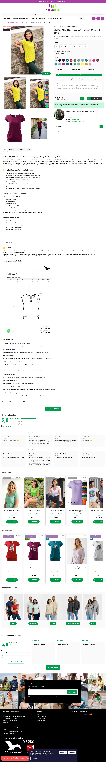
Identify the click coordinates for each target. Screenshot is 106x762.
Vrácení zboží (25, 14)
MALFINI (93, 69)
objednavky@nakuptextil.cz (77, 121)
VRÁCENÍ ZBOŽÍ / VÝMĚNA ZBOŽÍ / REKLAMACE (14, 716)
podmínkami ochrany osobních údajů (49, 697)
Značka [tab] (28, 149)
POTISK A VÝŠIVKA (7, 729)
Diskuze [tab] (21, 149)
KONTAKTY (5, 714)
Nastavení (34, 758)
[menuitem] (6, 18)
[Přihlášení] (98, 18)
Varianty (12, 522)
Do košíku (98, 98)
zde (48, 755)
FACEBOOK (42, 718)
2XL (80, 46)
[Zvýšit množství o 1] (89, 98)
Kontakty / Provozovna (46, 14)
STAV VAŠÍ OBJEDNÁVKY (8, 733)
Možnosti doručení (60, 53)
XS (56, 46)
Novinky (4, 14)
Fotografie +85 (46, 73)
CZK (88, 18)
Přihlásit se (72, 692)
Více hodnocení (53, 667)
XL (74, 46)
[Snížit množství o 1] (82, 98)
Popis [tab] (4, 149)
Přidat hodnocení (6, 426)
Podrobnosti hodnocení (72, 26)
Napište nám (6, 722)
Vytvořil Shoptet (99, 760)
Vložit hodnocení (53, 409)
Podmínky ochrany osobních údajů (10, 727)
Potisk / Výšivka (17, 14)
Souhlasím (72, 752)
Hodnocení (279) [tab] (12, 149)
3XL (85, 46)
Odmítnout (63, 752)
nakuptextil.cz (42, 720)
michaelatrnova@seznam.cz (45, 714)
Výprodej (10, 14)
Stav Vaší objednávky (34, 14)
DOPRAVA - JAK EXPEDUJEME (10, 720)
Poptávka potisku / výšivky (62, 132)
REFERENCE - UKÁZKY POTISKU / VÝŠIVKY (12, 731)
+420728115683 (42, 716)
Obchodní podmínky (7, 725)
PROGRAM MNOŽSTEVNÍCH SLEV (10, 718)
